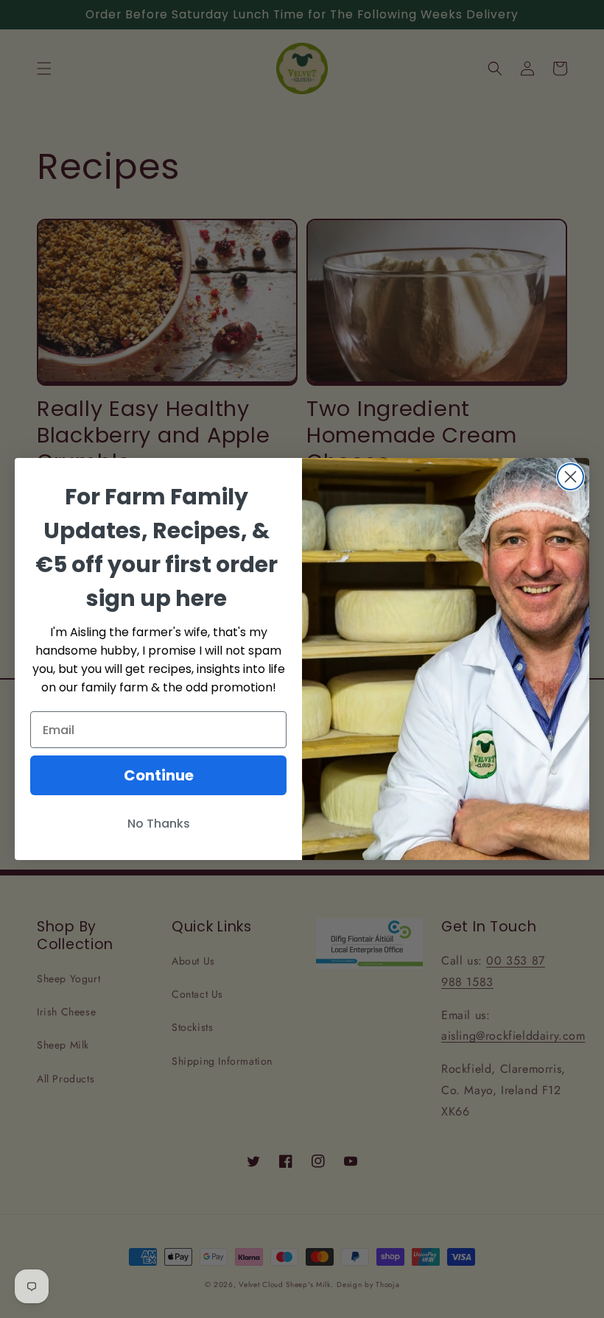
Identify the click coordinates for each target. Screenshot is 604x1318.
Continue (159, 775)
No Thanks (158, 823)
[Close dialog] (570, 477)
